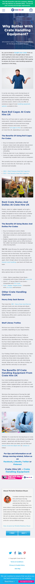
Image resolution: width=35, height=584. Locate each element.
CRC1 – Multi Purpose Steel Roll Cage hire (16, 171)
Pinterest (17, 464)
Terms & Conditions (17, 562)
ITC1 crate (17, 283)
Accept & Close (26, 581)
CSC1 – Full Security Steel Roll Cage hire (16, 173)
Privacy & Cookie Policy (17, 565)
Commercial (28, 42)
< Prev (11, 533)
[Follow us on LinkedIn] (19, 553)
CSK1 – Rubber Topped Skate (12, 285)
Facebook (8, 462)
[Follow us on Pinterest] (24, 553)
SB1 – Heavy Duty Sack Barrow (21, 304)
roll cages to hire (15, 127)
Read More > (10, 581)
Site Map (17, 568)
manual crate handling (9, 262)
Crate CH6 (28, 279)
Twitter (25, 462)
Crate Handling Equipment (18, 470)
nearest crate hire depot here (11, 445)
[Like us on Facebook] (15, 553)
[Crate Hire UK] (17, 9)
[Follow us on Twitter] (10, 553)
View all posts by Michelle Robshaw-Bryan (16, 526)
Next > (24, 533)
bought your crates (20, 52)
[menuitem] (10, 553)
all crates (9, 287)
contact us (26, 445)
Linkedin (17, 462)
